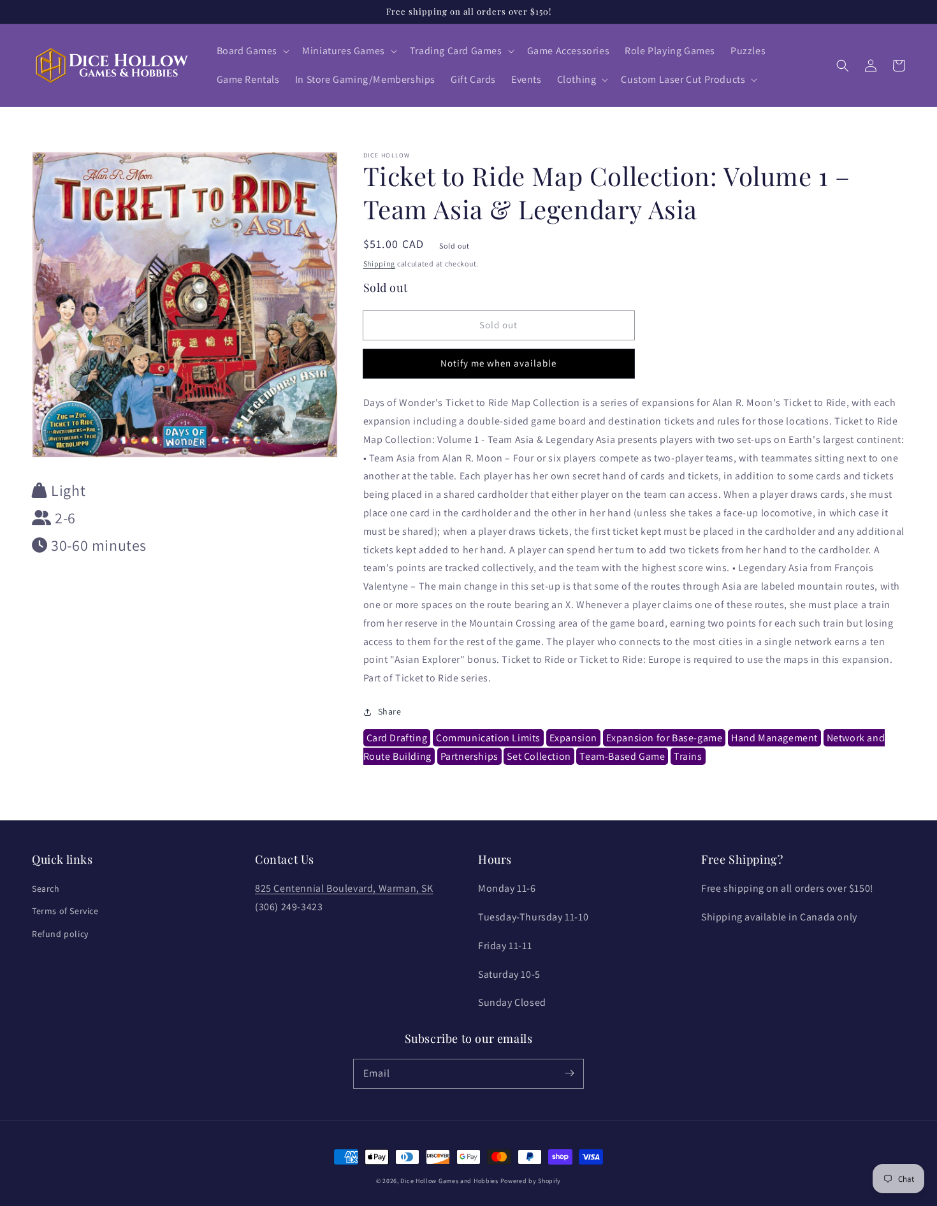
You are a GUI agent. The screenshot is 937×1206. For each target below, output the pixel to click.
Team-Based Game (622, 756)
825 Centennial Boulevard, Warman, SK (344, 888)
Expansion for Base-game (664, 738)
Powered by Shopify (531, 1181)
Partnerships (469, 756)
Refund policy (60, 934)
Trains (688, 756)
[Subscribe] (569, 1073)
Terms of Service (65, 911)
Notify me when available (498, 363)
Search (46, 888)
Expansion (573, 738)
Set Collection (538, 756)
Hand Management (774, 738)
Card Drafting (397, 738)
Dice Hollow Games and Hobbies (449, 1181)
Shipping (379, 263)
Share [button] (390, 711)
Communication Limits (488, 738)
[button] (252, 51)
